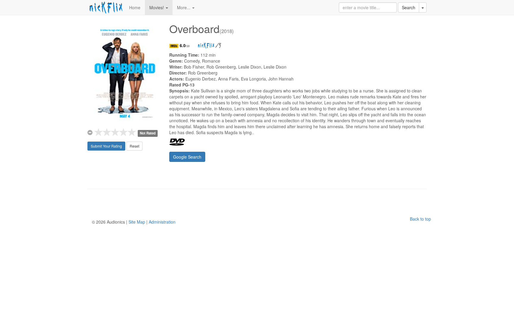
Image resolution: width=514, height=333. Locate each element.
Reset (134, 145)
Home (134, 7)
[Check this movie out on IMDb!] (174, 45)
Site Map (136, 222)
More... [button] (184, 7)
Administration (162, 222)
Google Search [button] (187, 157)
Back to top (420, 219)
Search (408, 7)
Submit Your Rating (106, 145)
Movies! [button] (157, 7)
